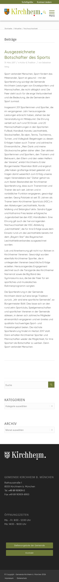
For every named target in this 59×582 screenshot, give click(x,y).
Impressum (9, 578)
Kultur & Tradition (27, 62)
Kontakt (29, 553)
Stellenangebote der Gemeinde (29, 545)
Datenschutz (22, 578)
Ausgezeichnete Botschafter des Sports (27, 54)
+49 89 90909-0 (16, 490)
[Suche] (43, 12)
